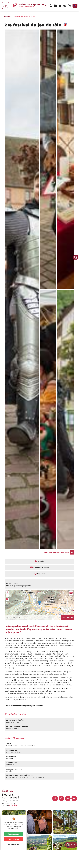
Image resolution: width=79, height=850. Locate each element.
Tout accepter (14, 834)
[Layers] (71, 593)
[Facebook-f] (55, 798)
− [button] (7, 595)
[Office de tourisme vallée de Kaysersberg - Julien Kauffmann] (48, 159)
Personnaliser (14, 844)
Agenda (7, 16)
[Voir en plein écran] (7, 599)
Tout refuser (13, 839)
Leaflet (72, 610)
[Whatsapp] (68, 798)
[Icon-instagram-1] (61, 798)
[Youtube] (74, 798)
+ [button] (7, 592)
